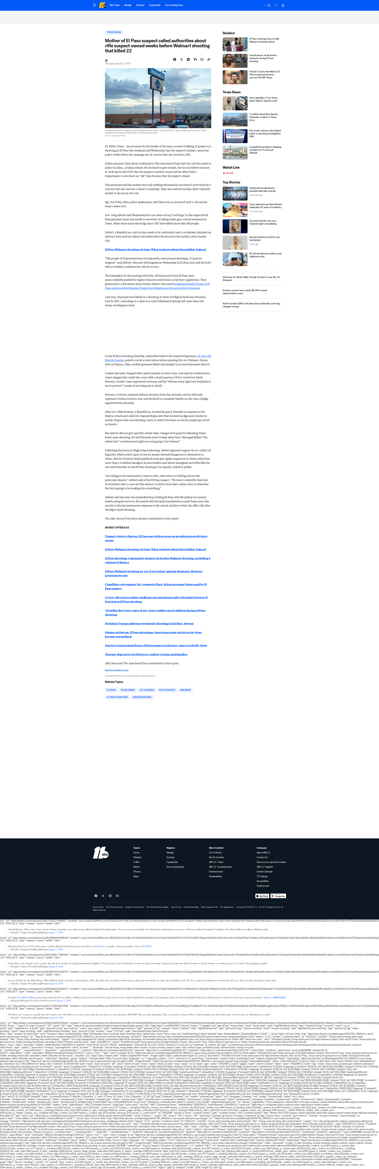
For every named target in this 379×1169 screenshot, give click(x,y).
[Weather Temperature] (260, 5)
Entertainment (216, 871)
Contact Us (262, 857)
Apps (135, 876)
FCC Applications (227, 907)
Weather (137, 857)
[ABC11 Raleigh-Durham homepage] (103, 5)
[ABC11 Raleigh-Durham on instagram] (110, 896)
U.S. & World (215, 852)
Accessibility (263, 881)
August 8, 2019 (56, 966)
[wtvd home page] (101, 853)
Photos (136, 871)
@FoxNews (100, 946)
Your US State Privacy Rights (157, 907)
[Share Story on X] (181, 59)
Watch (136, 867)
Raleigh (128, 5)
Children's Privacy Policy (134, 907)
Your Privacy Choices (114, 907)
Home (136, 852)
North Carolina (216, 857)
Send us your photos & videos (271, 862)
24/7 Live (114, 5)
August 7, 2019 (56, 932)
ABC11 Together (265, 867)
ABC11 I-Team (216, 862)
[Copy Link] (208, 59)
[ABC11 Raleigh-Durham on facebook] (96, 896)
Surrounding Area (174, 5)
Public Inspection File (209, 907)
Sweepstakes (215, 876)
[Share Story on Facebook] (174, 59)
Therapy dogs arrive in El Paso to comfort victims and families (146, 654)
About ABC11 (263, 852)
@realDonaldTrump (27, 997)
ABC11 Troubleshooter (220, 867)
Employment (263, 886)
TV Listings (262, 876)
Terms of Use (176, 907)
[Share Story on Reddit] (188, 59)
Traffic (136, 862)
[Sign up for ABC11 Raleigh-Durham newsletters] (117, 896)
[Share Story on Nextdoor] (195, 59)
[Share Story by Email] (201, 59)
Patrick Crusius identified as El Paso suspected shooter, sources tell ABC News (156, 645)
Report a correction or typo (116, 670)
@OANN (146, 946)
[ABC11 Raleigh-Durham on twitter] (103, 896)
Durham (140, 5)
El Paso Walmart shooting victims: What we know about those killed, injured (155, 249)
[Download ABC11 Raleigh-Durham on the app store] (262, 896)
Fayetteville (154, 5)
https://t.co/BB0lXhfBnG (275, 997)
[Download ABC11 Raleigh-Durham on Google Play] (278, 896)
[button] (94, 5)
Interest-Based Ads (191, 907)
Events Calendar (265, 871)
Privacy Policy (98, 907)
